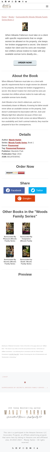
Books (11, 17)
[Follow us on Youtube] (19, 1)
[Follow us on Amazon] (22, 1)
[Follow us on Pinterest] (16, 1)
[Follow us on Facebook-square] (5, 1)
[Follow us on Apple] (26, 1)
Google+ (27, 198)
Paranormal (13, 145)
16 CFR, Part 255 (14, 354)
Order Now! (25, 62)
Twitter (39, 190)
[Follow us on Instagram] (12, 1)
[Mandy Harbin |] (6, 6)
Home (4, 17)
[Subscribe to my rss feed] (2, 1)
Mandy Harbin (15, 140)
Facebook (16, 190)
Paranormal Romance (15, 148)
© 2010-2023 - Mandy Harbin (22, 440)
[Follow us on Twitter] (9, 1)
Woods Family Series (17, 143)
